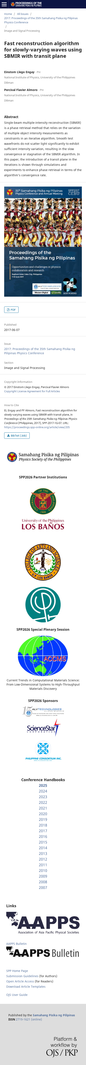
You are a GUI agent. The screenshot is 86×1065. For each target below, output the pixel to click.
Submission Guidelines (22, 976)
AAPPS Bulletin (16, 944)
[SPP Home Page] (43, 462)
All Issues (22, 14)
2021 (43, 808)
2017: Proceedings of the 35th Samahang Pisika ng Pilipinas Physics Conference (41, 20)
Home (8, 14)
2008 (43, 881)
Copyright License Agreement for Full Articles (32, 391)
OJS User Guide (17, 995)
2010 (43, 870)
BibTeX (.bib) (18, 435)
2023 (43, 796)
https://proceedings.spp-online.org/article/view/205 (37, 427)
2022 (43, 802)
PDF (13, 310)
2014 (43, 847)
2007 (43, 887)
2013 (43, 853)
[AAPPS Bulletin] (43, 957)
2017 (43, 830)
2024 (43, 791)
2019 (43, 819)
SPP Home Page (17, 971)
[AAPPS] (43, 933)
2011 (43, 864)
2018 (43, 825)
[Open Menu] (4, 4)
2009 (43, 876)
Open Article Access (20, 981)
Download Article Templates (26, 987)
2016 (43, 836)
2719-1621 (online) (29, 1019)
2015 (43, 842)
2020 (43, 813)
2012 (43, 859)
